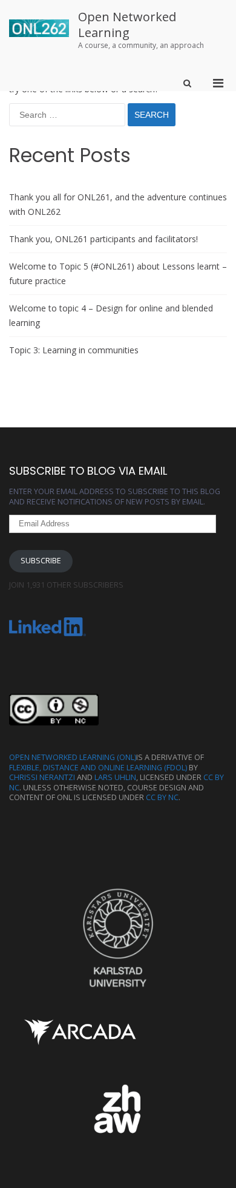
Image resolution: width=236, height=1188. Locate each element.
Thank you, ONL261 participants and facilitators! (103, 239)
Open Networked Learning (127, 24)
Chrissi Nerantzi (42, 777)
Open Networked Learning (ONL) (72, 757)
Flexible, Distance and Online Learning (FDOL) (98, 767)
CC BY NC (162, 797)
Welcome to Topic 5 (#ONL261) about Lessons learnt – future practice (118, 273)
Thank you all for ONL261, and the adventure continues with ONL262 (118, 204)
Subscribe (41, 560)
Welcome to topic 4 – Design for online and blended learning (111, 315)
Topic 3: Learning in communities (74, 350)
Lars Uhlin (115, 777)
